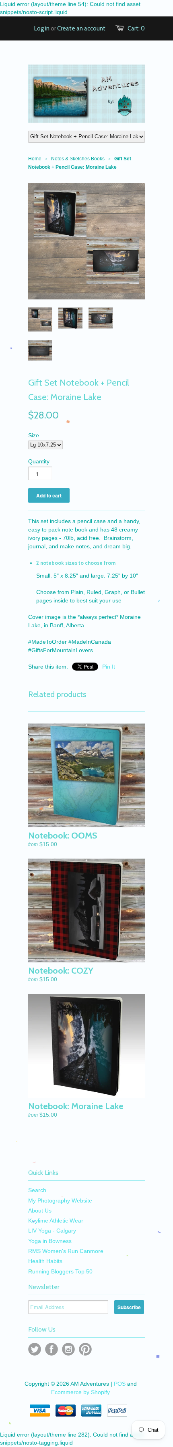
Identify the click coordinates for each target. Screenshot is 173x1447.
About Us (39, 1210)
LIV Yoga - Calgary (52, 1230)
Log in (41, 28)
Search (37, 1190)
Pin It (108, 666)
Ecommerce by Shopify (80, 1392)
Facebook (51, 1349)
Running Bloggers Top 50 (60, 1271)
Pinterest (85, 1349)
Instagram (68, 1349)
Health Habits (45, 1261)
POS (120, 1383)
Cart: (136, 28)
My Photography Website (60, 1200)
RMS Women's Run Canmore (65, 1251)
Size (33, 435)
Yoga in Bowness (50, 1241)
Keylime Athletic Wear (55, 1220)
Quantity (38, 461)
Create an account (81, 28)
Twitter (34, 1349)
